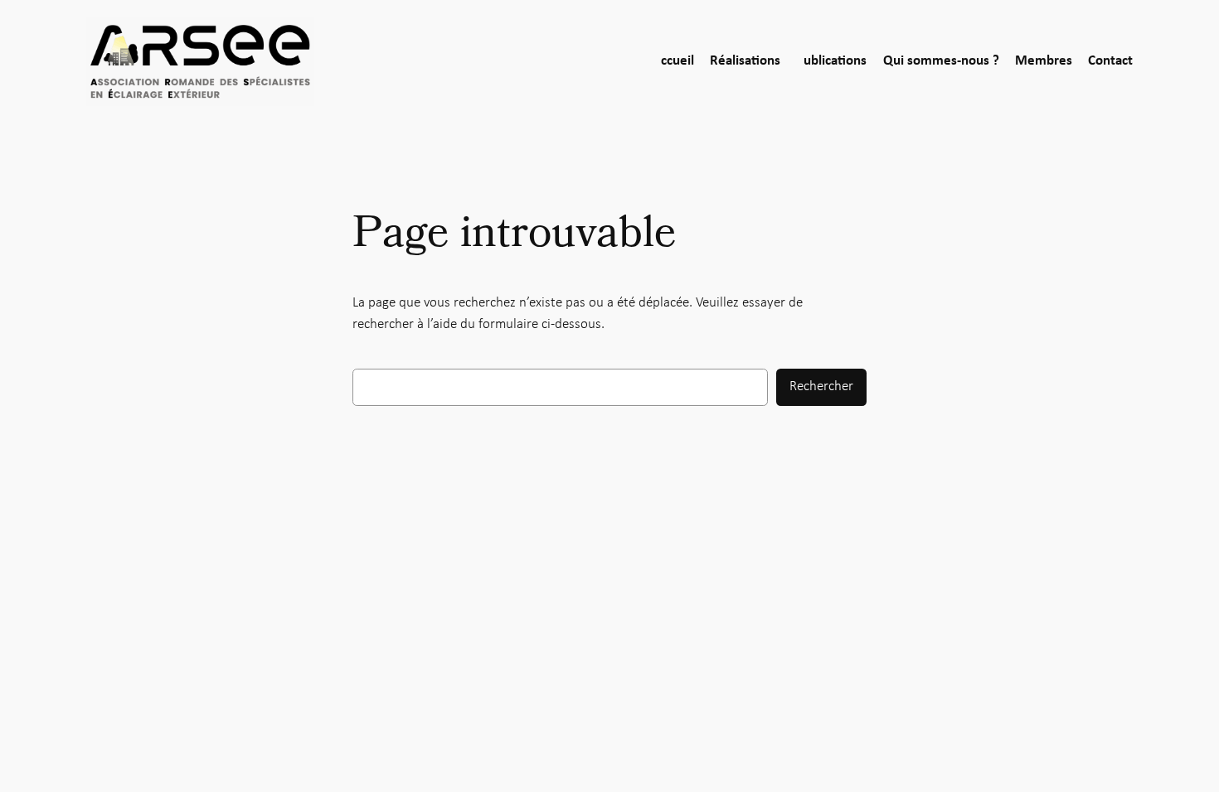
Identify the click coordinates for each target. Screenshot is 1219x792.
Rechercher (821, 386)
